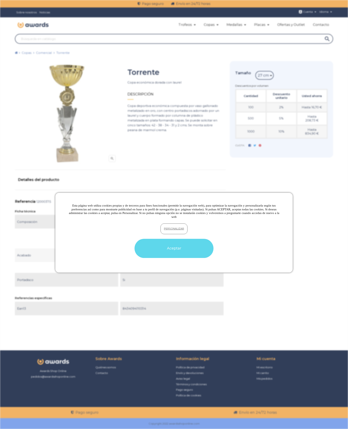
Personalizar (174, 228)
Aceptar (174, 248)
